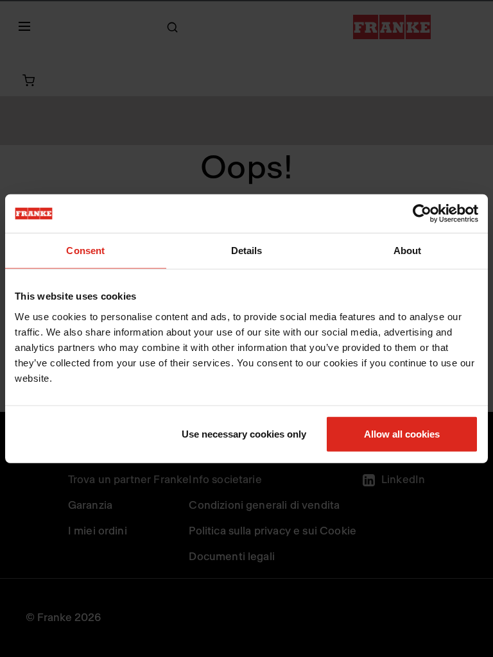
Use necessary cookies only (244, 433)
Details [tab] (247, 250)
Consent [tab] (85, 250)
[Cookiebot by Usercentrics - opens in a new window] (422, 213)
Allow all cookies (402, 433)
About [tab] (408, 250)
